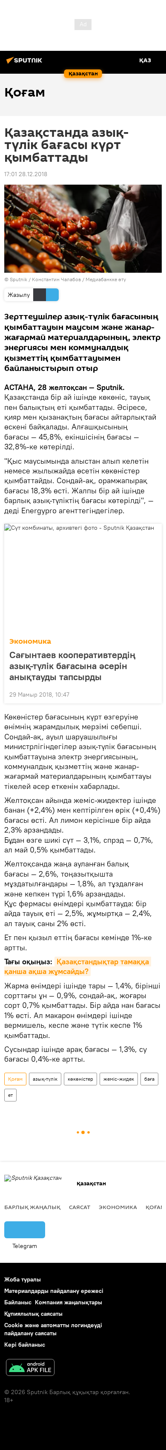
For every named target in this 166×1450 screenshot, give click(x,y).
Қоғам (15, 1079)
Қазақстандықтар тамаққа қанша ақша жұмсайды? (77, 966)
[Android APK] (30, 1368)
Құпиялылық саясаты (33, 1313)
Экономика (30, 641)
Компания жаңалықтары (68, 1302)
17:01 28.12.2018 (25, 174)
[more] (151, 693)
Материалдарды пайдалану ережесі (53, 1291)
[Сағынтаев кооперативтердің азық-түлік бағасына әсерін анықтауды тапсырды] (83, 578)
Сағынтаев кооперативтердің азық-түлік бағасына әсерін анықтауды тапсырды (72, 665)
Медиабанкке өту (106, 279)
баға (149, 1079)
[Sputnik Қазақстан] (25, 63)
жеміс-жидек (118, 1079)
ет (10, 1095)
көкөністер (80, 1079)
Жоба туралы (22, 1279)
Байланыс (17, 1302)
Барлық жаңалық (32, 1207)
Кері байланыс (24, 1344)
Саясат (79, 1207)
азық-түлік (45, 1079)
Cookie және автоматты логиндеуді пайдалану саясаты (53, 1329)
